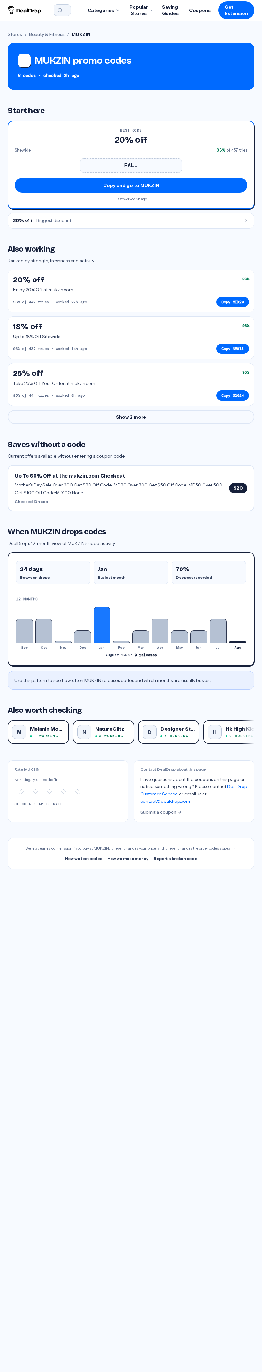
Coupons (200, 10)
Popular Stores (138, 10)
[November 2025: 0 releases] (63, 641)
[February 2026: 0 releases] (121, 641)
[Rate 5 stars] (78, 792)
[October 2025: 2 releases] (43, 631)
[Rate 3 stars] (49, 792)
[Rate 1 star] (21, 792)
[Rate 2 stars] (35, 792)
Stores (15, 34)
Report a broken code (175, 858)
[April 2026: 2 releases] (160, 631)
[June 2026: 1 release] (198, 636)
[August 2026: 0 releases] (237, 641)
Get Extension (236, 10)
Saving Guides (170, 10)
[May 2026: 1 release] (179, 636)
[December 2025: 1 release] (82, 636)
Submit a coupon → (160, 812)
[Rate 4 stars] (64, 792)
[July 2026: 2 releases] (218, 631)
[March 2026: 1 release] (140, 636)
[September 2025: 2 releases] (24, 631)
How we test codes (83, 858)
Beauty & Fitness (47, 34)
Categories (101, 10)
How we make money (128, 858)
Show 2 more (131, 417)
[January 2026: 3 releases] (102, 625)
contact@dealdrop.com (165, 801)
